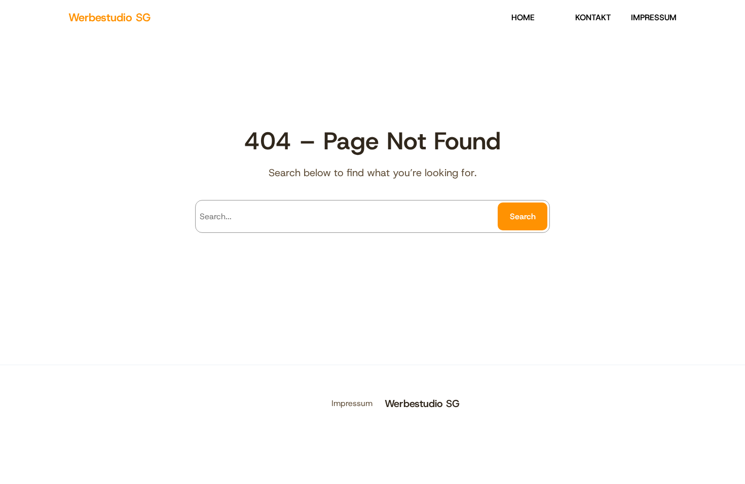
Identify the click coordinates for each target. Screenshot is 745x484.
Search (523, 216)
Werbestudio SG (109, 17)
